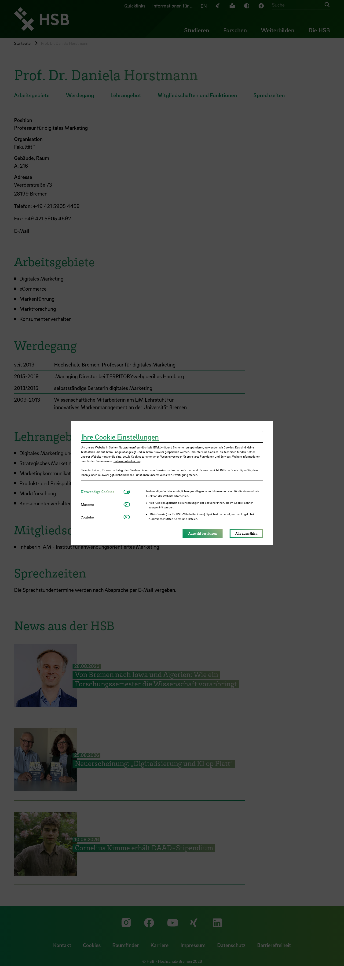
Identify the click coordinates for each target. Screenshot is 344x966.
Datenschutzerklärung (127, 461)
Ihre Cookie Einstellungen (120, 436)
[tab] (102, 491)
